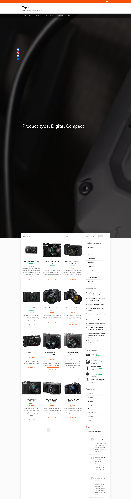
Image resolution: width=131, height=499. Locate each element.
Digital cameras (92, 258)
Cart (68, 16)
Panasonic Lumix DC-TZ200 (52, 353)
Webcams (90, 281)
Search (101, 236)
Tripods (90, 274)
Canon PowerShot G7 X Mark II (52, 262)
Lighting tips (91, 405)
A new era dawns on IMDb (94, 320)
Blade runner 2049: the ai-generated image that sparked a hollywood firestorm (97, 335)
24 (27, 236)
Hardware (90, 401)
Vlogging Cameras (92, 277)
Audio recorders (92, 251)
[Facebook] (18, 49)
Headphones (91, 262)
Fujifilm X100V (31, 308)
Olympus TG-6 (31, 352)
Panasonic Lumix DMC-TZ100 (73, 353)
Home (24, 16)
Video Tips (90, 420)
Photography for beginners (94, 431)
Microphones (91, 266)
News (89, 408)
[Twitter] (18, 55)
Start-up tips (91, 416)
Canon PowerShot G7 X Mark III (72, 262)
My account (50, 16)
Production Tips (92, 412)
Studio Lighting (91, 270)
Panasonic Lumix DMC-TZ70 (31, 400)
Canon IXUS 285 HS (31, 261)
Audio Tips (90, 393)
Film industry (91, 397)
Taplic (25, 7)
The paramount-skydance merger (96, 323)
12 (25, 236)
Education (39, 16)
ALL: (30, 236)
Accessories (91, 247)
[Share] (18, 58)
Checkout (60, 16)
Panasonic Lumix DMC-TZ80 (52, 400)
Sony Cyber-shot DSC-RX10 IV (73, 400)
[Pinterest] (18, 52)
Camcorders (91, 255)
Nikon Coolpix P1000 (73, 308)
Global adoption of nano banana (96, 304)
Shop (30, 16)
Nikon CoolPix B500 (52, 308)
